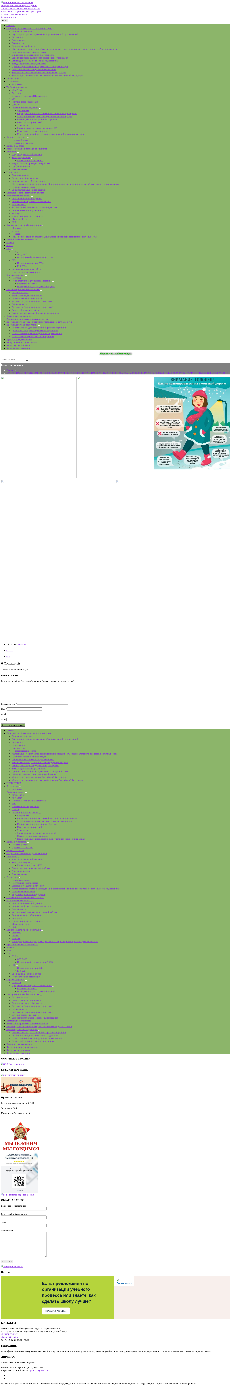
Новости (22, 644)
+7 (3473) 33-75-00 (9, 1334)
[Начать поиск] (27, 360)
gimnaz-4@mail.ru (9, 1337)
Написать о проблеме (56, 1311)
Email (4, 714)
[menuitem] (10, 25)
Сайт (3, 719)
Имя (4, 708)
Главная (10, 370)
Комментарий (9, 703)
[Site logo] (21, 17)
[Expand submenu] (53, 29)
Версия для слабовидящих (115, 353)
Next (8, 657)
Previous (9, 651)
